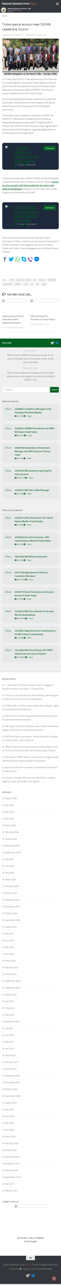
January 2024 (11, 974)
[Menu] (57, 3)
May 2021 (9, 1042)
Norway (42, 280)
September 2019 (13, 1177)
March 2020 (10, 1136)
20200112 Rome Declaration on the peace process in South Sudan (34, 594)
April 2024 (9, 954)
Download (49, 148)
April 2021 (9, 1048)
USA (37, 284)
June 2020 (9, 1116)
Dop (34, 280)
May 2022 (9, 1014)
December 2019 (12, 1157)
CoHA (11, 280)
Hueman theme (45, 1269)
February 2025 (11, 886)
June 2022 (9, 1008)
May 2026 (9, 812)
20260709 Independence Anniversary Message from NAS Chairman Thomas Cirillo (33, 451)
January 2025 (11, 893)
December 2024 (12, 899)
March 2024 (10, 960)
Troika (25, 284)
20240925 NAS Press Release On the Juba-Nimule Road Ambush (35, 613)
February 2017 (11, 1190)
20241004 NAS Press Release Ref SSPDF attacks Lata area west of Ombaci (34, 652)
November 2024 (12, 906)
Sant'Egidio (52, 280)
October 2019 (11, 1170)
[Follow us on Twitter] (52, 343)
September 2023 (13, 981)
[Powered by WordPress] (20, 1269)
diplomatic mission (23, 280)
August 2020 (11, 1102)
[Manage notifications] (54, 1278)
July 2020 (9, 1109)
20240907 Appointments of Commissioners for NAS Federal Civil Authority (35, 632)
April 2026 (9, 818)
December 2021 (12, 1021)
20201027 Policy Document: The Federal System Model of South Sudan (34, 520)
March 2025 (10, 879)
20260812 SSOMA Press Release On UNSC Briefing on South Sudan (34, 430)
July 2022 (9, 1001)
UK (32, 284)
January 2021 (11, 1069)
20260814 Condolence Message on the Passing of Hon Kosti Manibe (33, 411)
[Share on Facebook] (4, 259)
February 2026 (11, 832)
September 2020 (13, 1096)
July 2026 (9, 805)
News (5, 16)
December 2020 (12, 1075)
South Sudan (7, 284)
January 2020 (11, 1150)
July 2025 (9, 859)
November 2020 (12, 1082)
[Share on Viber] (30, 259)
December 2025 (12, 845)
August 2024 (11, 927)
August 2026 (11, 798)
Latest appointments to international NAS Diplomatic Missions (13, 319)
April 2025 (9, 872)
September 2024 (13, 920)
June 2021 (9, 1035)
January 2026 (11, 839)
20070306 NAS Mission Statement (31, 556)
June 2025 (9, 866)
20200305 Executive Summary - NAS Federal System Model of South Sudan (33, 539)
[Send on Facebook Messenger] (36, 259)
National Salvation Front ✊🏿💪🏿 (19, 3)
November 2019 (12, 1163)
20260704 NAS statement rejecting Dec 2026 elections (33, 472)
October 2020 (11, 1089)
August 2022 (11, 994)
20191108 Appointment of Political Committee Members (31, 574)
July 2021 (9, 1028)
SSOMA (18, 284)
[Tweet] (11, 259)
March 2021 (10, 1055)
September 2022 (13, 987)
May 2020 (9, 1123)
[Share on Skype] (24, 259)
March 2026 (10, 825)
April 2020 (9, 1130)
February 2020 (11, 1143)
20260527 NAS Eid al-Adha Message (32, 490)
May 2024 (9, 947)
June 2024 (9, 940)
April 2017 (9, 1184)
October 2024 (11, 913)
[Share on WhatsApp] (17, 259)
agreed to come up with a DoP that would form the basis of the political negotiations (30, 185)
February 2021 (11, 1062)
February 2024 (11, 967)
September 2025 (13, 852)
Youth (44, 284)
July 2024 (9, 933)
